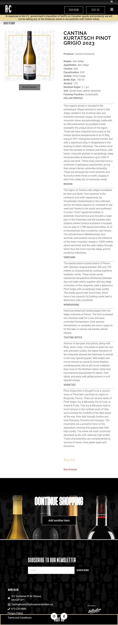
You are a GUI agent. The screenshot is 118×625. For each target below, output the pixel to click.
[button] (29, 87)
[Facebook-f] (64, 616)
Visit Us (95, 10)
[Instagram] (54, 616)
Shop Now (74, 10)
